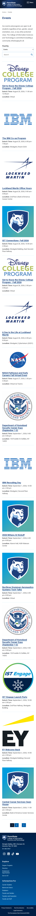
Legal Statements (18, 910)
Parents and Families (8, 893)
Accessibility (30, 908)
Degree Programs (7, 865)
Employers (5, 890)
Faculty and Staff (7, 899)
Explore (5, 861)
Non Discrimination (19, 908)
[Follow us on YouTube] (17, 855)
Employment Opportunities (6, 872)
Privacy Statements (6, 908)
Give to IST (5, 876)
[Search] (31, 55)
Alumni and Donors (7, 887)
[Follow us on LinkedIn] (8, 855)
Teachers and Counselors (9, 896)
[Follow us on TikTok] (13, 855)
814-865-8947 (6, 849)
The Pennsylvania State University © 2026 (18, 913)
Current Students (7, 885)
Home (4, 12)
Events (10, 12)
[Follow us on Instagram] (4, 855)
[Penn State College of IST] (13, 4)
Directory (5, 868)
